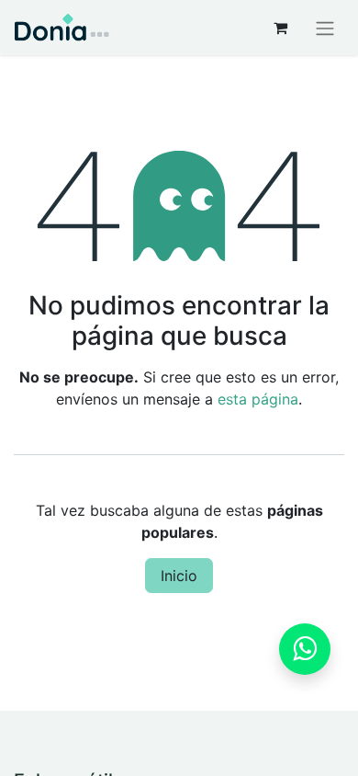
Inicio (179, 575)
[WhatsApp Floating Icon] (305, 649)
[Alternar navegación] (325, 27)
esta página (258, 399)
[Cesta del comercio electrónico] (280, 27)
